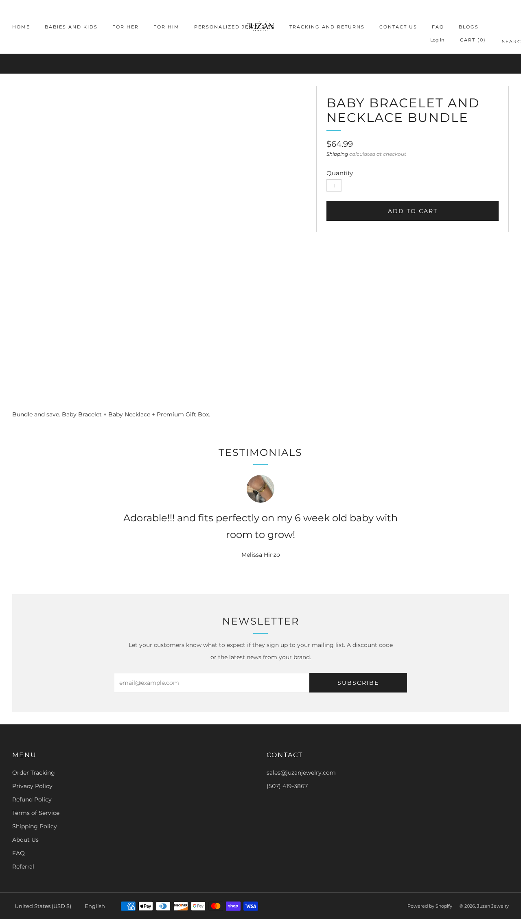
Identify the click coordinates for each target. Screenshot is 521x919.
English (95, 906)
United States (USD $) (43, 906)
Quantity (339, 173)
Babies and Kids (71, 27)
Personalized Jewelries (234, 27)
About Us (25, 839)
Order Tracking (33, 772)
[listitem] (260, 64)
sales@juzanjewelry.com (301, 772)
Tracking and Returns (327, 27)
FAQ (438, 27)
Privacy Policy (32, 786)
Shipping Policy (34, 826)
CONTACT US (398, 27)
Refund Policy (32, 799)
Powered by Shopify (429, 906)
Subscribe (358, 682)
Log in (437, 40)
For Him (166, 27)
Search (505, 42)
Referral (23, 866)
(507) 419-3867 (287, 786)
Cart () (473, 40)
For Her (125, 27)
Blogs (469, 27)
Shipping (337, 154)
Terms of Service (35, 813)
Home (21, 27)
